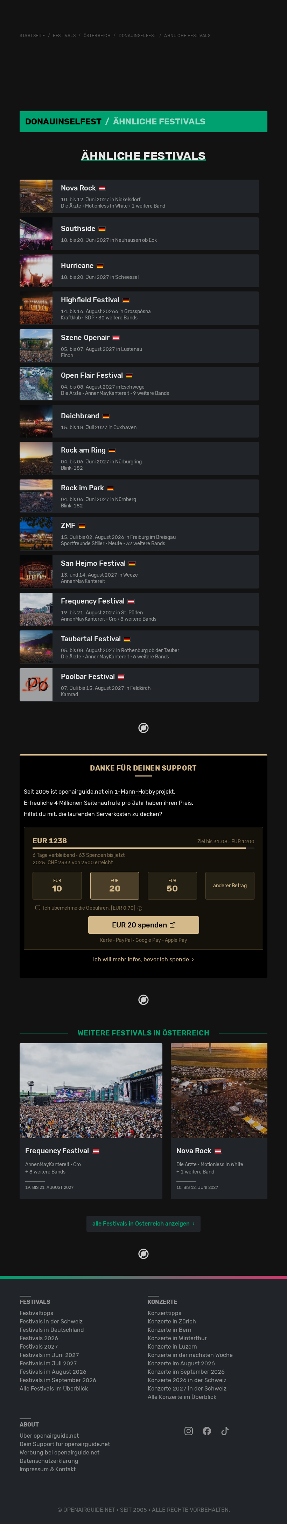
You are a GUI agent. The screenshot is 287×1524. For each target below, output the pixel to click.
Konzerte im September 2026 (186, 1371)
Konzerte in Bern (169, 1330)
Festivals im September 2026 (58, 1380)
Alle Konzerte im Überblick (182, 1397)
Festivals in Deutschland (52, 1330)
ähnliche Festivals (187, 35)
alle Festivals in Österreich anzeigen (141, 1223)
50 (172, 886)
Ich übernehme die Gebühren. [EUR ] (89, 908)
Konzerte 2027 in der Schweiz (187, 1388)
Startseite (32, 35)
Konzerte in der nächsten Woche (190, 1355)
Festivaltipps (36, 1313)
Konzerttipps (164, 1313)
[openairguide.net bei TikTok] (226, 1431)
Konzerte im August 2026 (181, 1363)
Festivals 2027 (39, 1346)
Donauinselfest (137, 35)
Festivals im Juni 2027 (49, 1355)
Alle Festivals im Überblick (54, 1388)
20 (114, 886)
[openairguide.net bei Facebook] (207, 1431)
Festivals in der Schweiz (51, 1321)
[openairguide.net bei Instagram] (189, 1431)
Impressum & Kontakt (48, 1469)
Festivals (64, 35)
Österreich (97, 35)
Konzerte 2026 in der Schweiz (187, 1380)
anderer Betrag (230, 886)
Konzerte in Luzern (172, 1346)
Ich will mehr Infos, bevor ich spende (141, 959)
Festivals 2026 (39, 1338)
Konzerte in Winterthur (177, 1338)
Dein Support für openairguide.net (65, 1444)
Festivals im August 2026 (53, 1371)
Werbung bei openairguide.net (59, 1452)
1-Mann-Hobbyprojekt (144, 791)
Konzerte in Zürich (172, 1321)
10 (57, 886)
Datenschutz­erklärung (49, 1461)
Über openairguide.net (49, 1435)
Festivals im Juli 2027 (48, 1363)
